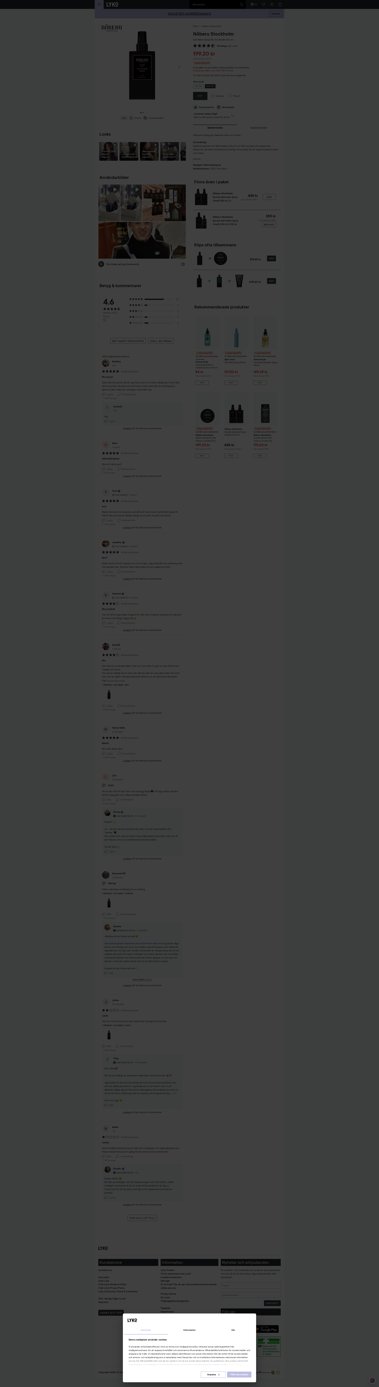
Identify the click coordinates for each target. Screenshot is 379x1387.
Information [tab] (189, 1330)
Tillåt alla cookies (239, 1374)
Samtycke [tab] (146, 1330)
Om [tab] (233, 1330)
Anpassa (211, 1374)
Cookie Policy (234, 1364)
